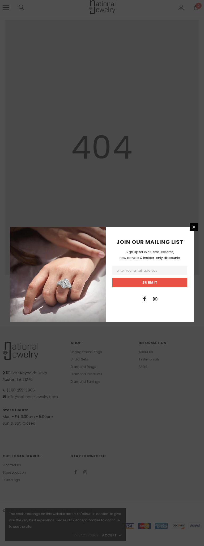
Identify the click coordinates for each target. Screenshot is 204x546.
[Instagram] (155, 299)
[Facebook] (144, 299)
